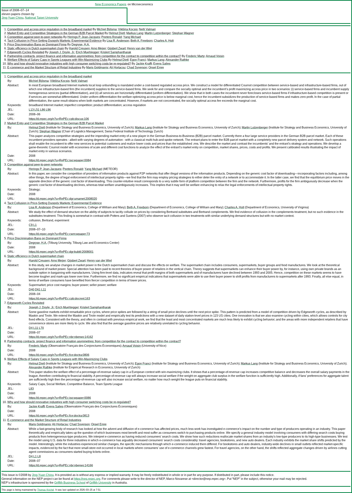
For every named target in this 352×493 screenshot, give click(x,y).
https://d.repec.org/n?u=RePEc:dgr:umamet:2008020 (63, 198)
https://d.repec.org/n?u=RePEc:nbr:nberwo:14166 (61, 465)
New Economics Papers (110, 4)
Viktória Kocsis (128, 29)
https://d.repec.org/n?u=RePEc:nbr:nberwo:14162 (61, 336)
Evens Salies (161, 63)
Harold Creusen (79, 48)
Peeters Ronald (111, 37)
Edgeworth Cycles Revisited (25, 52)
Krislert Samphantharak (115, 52)
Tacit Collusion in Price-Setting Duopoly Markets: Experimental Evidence (54, 40)
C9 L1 (33, 224)
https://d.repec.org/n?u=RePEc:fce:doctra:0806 (59, 354)
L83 (31, 388)
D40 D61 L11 (37, 289)
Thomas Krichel (45, 489)
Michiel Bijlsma (107, 29)
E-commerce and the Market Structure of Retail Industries (44, 67)
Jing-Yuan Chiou (12, 17)
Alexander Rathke (177, 59)
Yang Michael (132, 37)
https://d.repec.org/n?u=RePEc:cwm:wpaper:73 (59, 233)
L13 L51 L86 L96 (40, 109)
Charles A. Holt (164, 40)
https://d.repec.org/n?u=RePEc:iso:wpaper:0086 (60, 397)
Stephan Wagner (183, 33)
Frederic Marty (195, 56)
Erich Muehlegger (87, 52)
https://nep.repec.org (87, 478)
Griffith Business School (69, 482)
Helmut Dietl (117, 33)
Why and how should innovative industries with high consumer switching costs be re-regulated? (69, 63)
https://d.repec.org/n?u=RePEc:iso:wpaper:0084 (60, 160)
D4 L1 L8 (35, 456)
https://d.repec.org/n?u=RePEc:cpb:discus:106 (59, 118)
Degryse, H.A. (81, 44)
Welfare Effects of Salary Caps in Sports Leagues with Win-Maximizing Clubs (57, 59)
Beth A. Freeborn (142, 40)
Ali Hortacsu (117, 67)
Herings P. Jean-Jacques (83, 37)
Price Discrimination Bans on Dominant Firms (37, 44)
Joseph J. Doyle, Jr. (61, 52)
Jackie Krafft (144, 63)
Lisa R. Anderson (118, 40)
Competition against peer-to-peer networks (35, 37)
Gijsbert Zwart (116, 48)
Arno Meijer (98, 48)
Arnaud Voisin (215, 56)
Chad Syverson (137, 67)
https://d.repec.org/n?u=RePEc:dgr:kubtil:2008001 (61, 251)
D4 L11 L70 (36, 327)
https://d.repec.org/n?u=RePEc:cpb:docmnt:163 (59, 298)
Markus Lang (134, 33)
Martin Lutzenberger (158, 33)
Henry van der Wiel (139, 48)
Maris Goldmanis (97, 67)
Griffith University (100, 482)
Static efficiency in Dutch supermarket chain (35, 48)
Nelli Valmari (147, 29)
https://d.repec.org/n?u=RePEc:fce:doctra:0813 (59, 415)
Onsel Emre (156, 67)
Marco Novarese (177, 478)
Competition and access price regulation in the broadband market (49, 29)
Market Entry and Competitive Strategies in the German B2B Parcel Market (55, 33)
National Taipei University (41, 17)
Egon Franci (138, 59)
